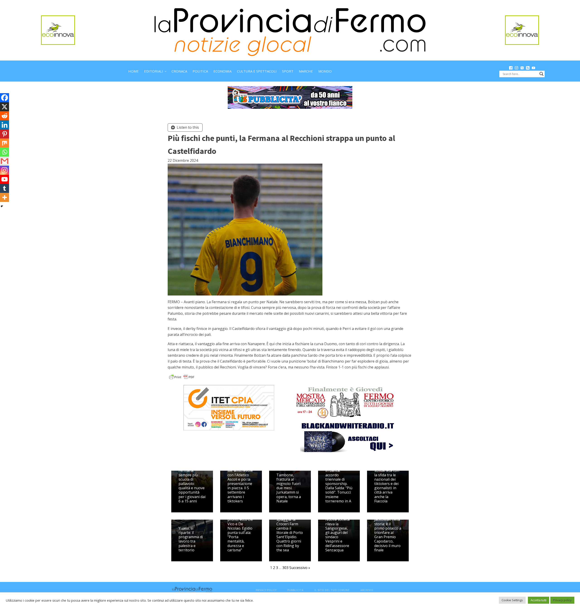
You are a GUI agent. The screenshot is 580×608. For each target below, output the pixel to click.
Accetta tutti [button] (538, 600)
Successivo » (299, 567)
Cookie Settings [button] (512, 600)
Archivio (366, 590)
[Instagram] (4, 170)
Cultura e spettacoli (257, 71)
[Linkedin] (4, 124)
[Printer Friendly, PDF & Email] (182, 377)
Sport (287, 71)
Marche (306, 71)
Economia (222, 71)
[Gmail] (4, 161)
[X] (4, 106)
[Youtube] (4, 179)
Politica (200, 71)
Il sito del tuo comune (332, 590)
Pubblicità (296, 590)
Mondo (325, 71)
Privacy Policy (266, 590)
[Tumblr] (4, 188)
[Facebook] (4, 97)
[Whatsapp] (4, 152)
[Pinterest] (4, 133)
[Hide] (2, 206)
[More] (4, 197)
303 (285, 567)
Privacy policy (562, 600)
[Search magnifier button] (541, 74)
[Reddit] (4, 115)
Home (133, 71)
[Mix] (4, 143)
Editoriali (153, 71)
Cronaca (179, 71)
